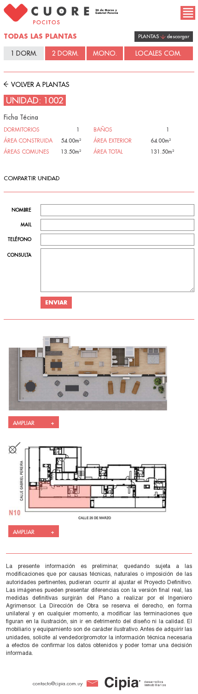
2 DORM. (65, 53)
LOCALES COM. (158, 53)
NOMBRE (21, 210)
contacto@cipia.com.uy (57, 683)
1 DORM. (24, 53)
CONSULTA (19, 255)
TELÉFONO (19, 239)
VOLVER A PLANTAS (39, 84)
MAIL (26, 225)
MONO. (105, 53)
